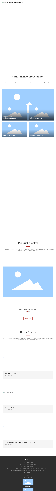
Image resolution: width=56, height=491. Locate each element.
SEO (28, 475)
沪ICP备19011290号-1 (28, 472)
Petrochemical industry (35, 134)
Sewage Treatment (7, 117)
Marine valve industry (36, 118)
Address (8, 203)
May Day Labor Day (10, 373)
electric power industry (9, 135)
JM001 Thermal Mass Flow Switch (28, 309)
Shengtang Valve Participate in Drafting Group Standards (20, 442)
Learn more (9, 30)
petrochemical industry (36, 135)
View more (28, 318)
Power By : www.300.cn (28, 477)
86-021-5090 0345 (31, 464)
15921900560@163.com (29, 466)
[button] (28, 68)
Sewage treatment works (9, 118)
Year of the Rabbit (10, 408)
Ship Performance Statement (37, 117)
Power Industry (6, 134)
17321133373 (30, 462)
